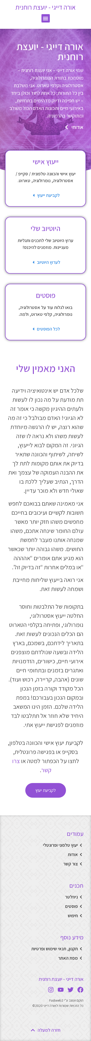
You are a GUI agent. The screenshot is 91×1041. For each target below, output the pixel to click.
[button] (45, 18)
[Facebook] (80, 990)
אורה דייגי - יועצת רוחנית (45, 7)
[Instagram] (51, 990)
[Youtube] (61, 990)
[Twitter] (70, 990)
